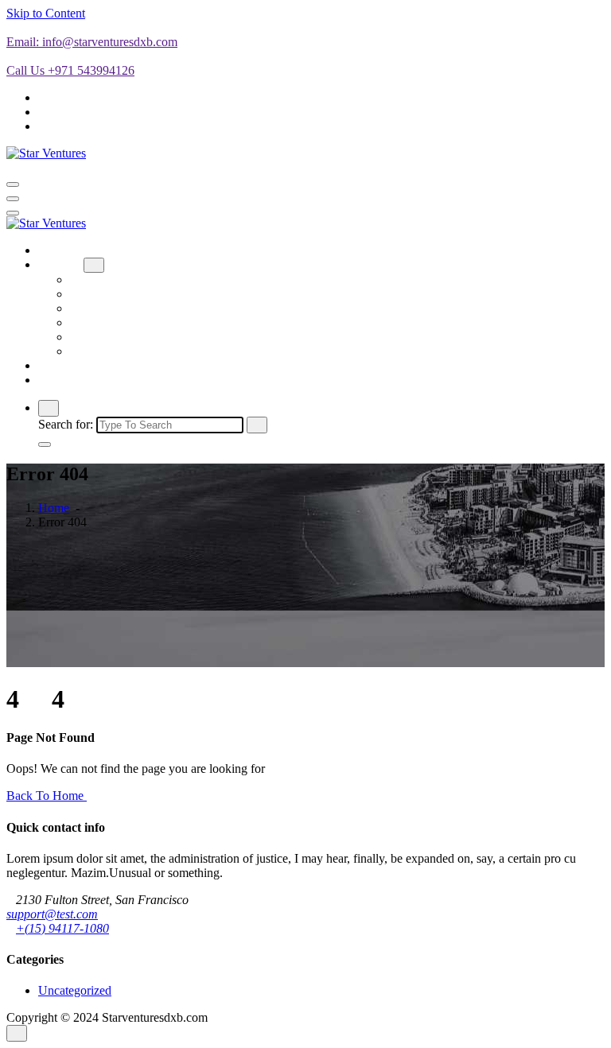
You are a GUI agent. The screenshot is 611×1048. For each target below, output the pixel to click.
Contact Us (66, 379)
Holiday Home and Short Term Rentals (168, 294)
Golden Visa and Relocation (141, 337)
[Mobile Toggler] (94, 265)
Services (59, 264)
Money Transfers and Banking (146, 308)
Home (53, 250)
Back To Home (46, 795)
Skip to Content (45, 13)
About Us (63, 365)
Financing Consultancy (128, 322)
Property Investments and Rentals (154, 351)
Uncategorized (74, 990)
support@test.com (52, 914)
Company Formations (124, 279)
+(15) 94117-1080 (62, 928)
